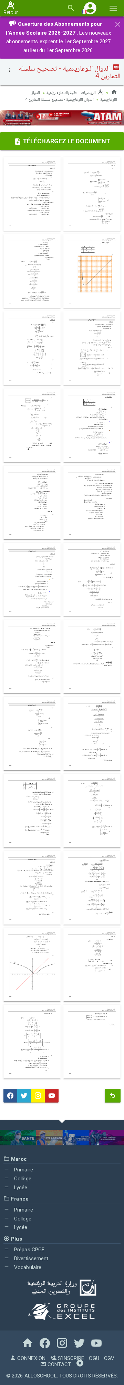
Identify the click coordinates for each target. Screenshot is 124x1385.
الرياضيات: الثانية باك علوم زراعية (71, 92)
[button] (90, 8)
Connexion (30, 1358)
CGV (109, 1358)
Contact (58, 1364)
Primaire (23, 1170)
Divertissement (31, 1258)
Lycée (20, 1187)
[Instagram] (38, 1096)
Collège (22, 1179)
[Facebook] (10, 1096)
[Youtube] (52, 1096)
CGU (94, 1358)
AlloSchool (40, 1376)
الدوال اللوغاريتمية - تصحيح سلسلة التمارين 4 (59, 99)
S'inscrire (70, 1358)
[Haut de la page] (80, 1364)
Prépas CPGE (28, 1249)
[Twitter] (24, 1096)
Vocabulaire (27, 1267)
